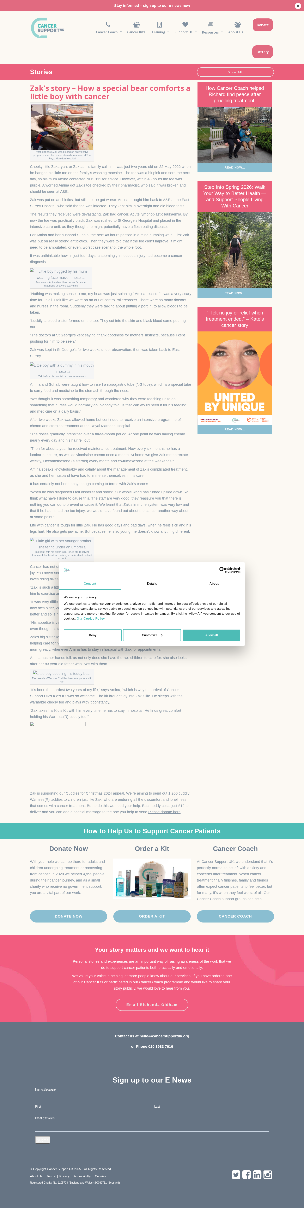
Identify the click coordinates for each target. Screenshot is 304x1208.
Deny (92, 635)
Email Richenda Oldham (152, 1005)
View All (235, 72)
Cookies (100, 1176)
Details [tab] (152, 583)
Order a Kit (152, 916)
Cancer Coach (235, 916)
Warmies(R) (58, 717)
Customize (149, 635)
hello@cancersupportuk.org (164, 1036)
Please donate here (164, 812)
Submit (42, 1140)
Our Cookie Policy (91, 618)
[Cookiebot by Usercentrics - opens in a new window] (222, 570)
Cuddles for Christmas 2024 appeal (95, 793)
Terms (51, 1176)
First (38, 1106)
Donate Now (69, 916)
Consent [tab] (90, 583)
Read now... (235, 167)
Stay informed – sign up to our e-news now (152, 6)
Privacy (64, 1176)
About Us (36, 1176)
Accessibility (82, 1176)
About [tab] (214, 583)
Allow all (211, 635)
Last (157, 1106)
